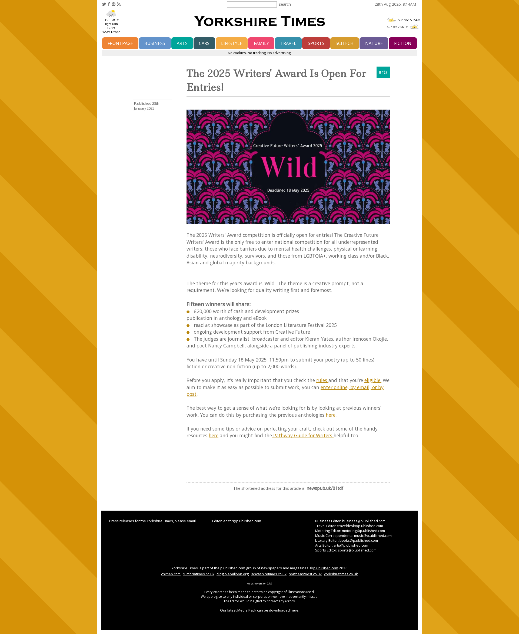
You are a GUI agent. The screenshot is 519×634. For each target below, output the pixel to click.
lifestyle (231, 43)
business (154, 43)
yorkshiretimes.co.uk (341, 573)
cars (204, 43)
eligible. (372, 380)
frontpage (120, 43)
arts (182, 43)
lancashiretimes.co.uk (269, 573)
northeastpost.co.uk (305, 573)
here (330, 415)
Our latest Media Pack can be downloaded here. (259, 610)
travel (288, 43)
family (261, 43)
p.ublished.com (325, 568)
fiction (402, 43)
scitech (345, 43)
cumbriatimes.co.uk (198, 573)
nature (374, 43)
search (285, 4)
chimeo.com (171, 573)
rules (322, 380)
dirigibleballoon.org (233, 573)
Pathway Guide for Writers (303, 435)
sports (316, 43)
